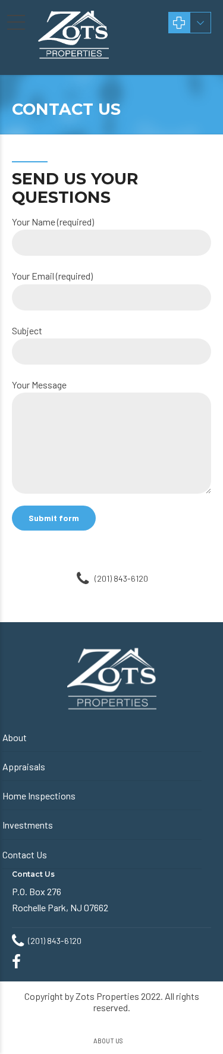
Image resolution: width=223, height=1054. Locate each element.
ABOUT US (108, 1040)
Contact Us (24, 854)
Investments (27, 824)
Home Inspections (39, 795)
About (14, 737)
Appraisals (23, 766)
